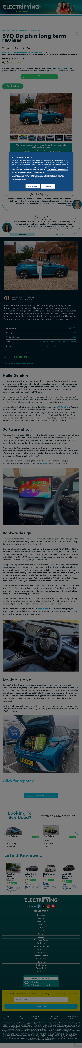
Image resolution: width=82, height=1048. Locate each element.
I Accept (48, 186)
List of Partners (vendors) (19, 179)
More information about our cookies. (58, 169)
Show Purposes (32, 186)
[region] (41, 171)
